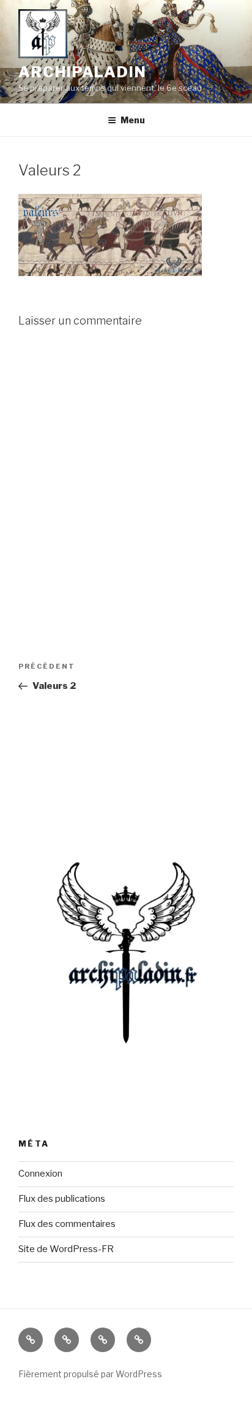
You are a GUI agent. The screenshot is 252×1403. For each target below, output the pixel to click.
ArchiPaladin (82, 72)
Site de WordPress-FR (66, 1249)
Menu (132, 120)
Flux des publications (61, 1198)
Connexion (40, 1173)
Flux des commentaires (67, 1223)
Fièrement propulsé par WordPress (90, 1374)
